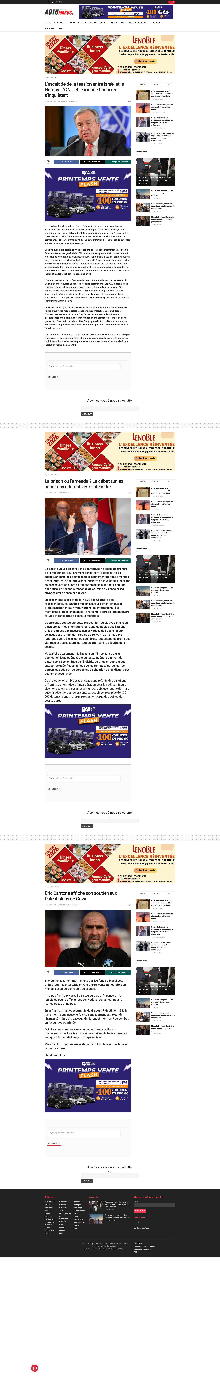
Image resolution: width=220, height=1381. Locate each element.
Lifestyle (113, 23)
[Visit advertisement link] (126, 12)
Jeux (61, 1210)
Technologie (78, 1219)
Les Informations (64, 1217)
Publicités (49, 28)
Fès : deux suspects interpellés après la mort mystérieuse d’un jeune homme (117, 1204)
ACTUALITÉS (59, 23)
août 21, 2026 (143, 183)
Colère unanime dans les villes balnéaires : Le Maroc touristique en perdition (162, 93)
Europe (47, 1227)
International (72, 101)
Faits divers (49, 1230)
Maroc (70, 493)
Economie (93, 23)
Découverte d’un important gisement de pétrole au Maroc (162, 106)
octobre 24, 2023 (50, 101)
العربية (172, 2)
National (77, 1202)
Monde (62, 1230)
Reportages (78, 1208)
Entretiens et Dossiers (49, 1223)
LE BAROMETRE (65, 1213)
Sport (102, 23)
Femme (47, 1233)
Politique (82, 23)
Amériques (49, 1208)
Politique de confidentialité (144, 1246)
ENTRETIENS (50, 1219)
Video (123, 23)
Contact (60, 28)
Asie (46, 1210)
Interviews (63, 1208)
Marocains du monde (137, 23)
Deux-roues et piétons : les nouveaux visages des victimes (162, 192)
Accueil (48, 23)
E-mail (110, 405)
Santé (76, 1213)
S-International (73, 905)
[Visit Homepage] (59, 12)
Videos (76, 1225)
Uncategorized (79, 1222)
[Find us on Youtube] (142, 1222)
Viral (75, 1228)
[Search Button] (174, 26)
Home (46, 78)
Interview (62, 1205)
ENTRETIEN (155, 23)
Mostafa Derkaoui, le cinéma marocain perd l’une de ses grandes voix (162, 219)
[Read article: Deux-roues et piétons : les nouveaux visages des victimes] (143, 194)
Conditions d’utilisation (143, 1249)
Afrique (47, 1205)
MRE (61, 1233)
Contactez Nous (143, 1228)
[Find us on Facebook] (134, 1222)
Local (61, 1224)
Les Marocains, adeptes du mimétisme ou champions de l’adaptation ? (163, 206)
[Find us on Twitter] (139, 1222)
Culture (71, 23)
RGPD (136, 1252)
